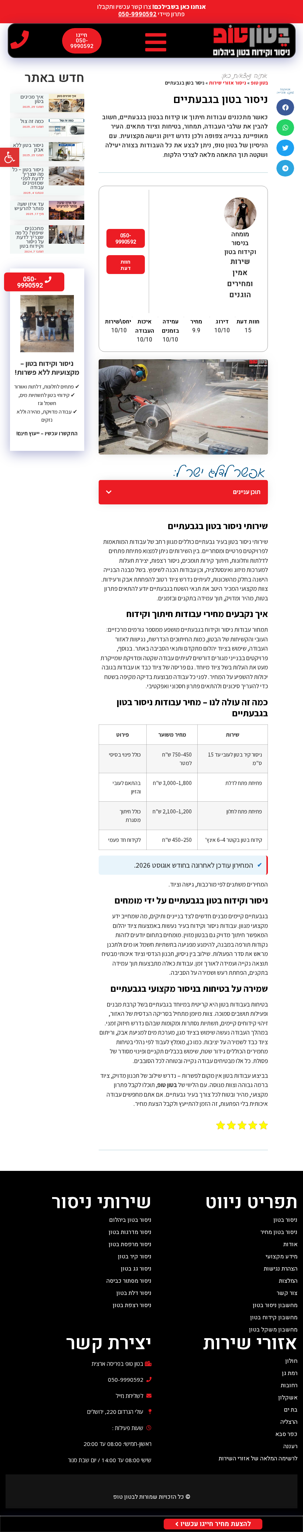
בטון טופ (259, 82)
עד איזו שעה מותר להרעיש (29, 206)
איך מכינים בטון (32, 98)
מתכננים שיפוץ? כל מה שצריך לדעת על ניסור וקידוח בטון (29, 237)
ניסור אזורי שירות (227, 82)
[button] (9, 157)
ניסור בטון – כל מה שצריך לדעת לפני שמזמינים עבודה (28, 178)
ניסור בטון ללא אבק (28, 147)
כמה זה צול (32, 120)
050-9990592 (137, 14)
